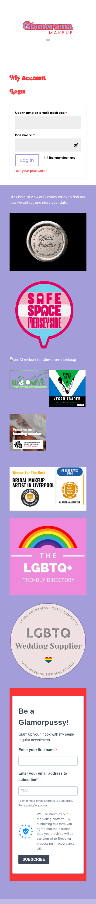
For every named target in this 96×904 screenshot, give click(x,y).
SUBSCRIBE (34, 859)
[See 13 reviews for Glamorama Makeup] (43, 359)
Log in (27, 160)
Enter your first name (36, 750)
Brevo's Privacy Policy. (60, 848)
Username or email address (48, 112)
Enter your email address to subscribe (42, 776)
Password (33, 135)
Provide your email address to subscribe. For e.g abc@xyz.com (45, 803)
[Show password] (76, 145)
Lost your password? (30, 170)
